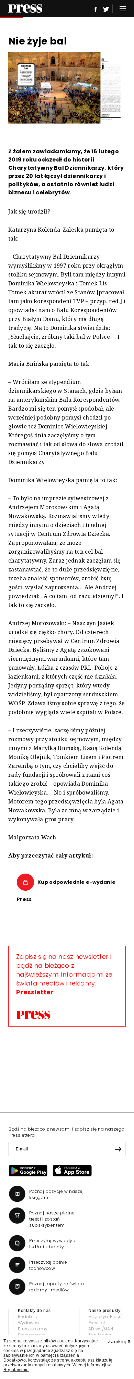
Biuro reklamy (32, 1329)
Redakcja (28, 1316)
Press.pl (96, 1323)
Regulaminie (16, 1369)
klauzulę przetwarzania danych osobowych (57, 1362)
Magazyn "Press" (105, 1316)
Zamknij (119, 1341)
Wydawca (28, 1323)
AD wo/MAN (100, 1329)
